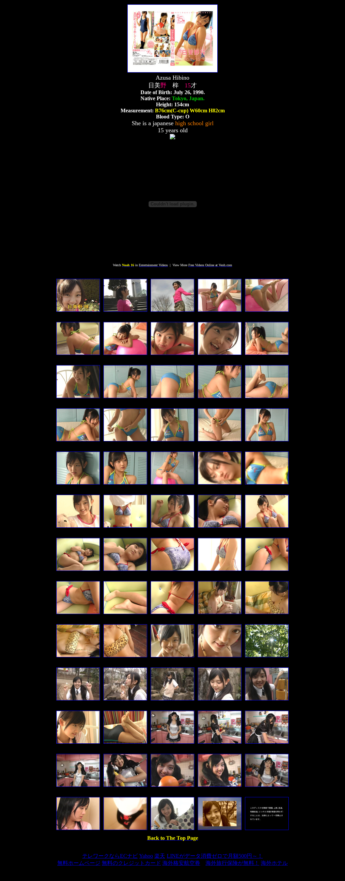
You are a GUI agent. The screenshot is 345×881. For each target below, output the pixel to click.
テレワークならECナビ (110, 856)
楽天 (159, 856)
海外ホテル (274, 863)
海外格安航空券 (181, 863)
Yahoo (146, 856)
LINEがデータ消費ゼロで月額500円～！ (215, 856)
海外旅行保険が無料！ (232, 863)
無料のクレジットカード (131, 863)
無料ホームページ (78, 863)
